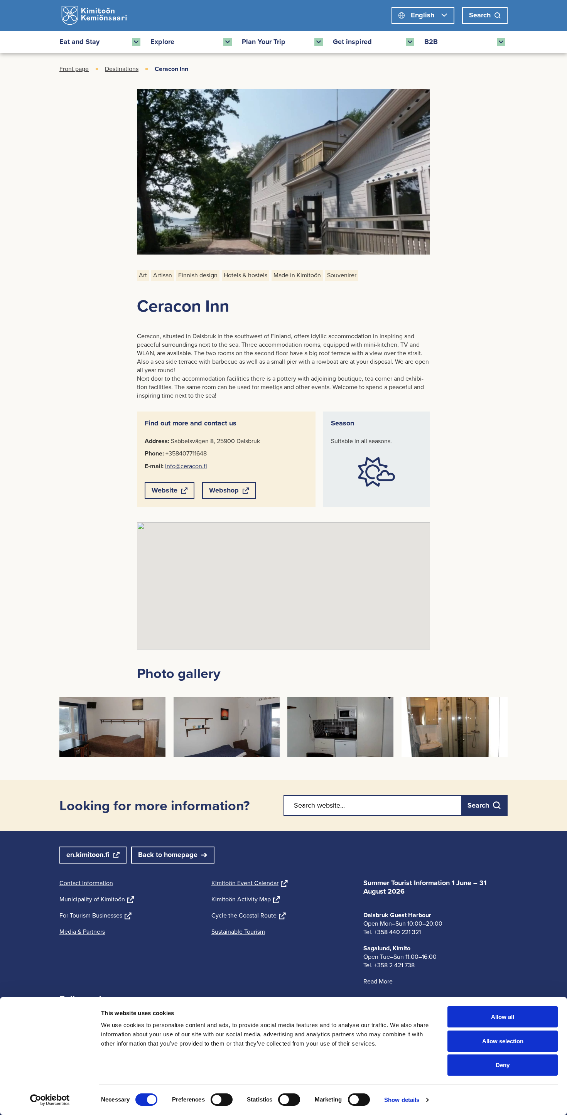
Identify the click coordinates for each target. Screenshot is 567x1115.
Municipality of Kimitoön (96, 899)
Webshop (224, 492)
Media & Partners (82, 931)
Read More (378, 981)
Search (480, 15)
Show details (401, 1099)
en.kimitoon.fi (88, 855)
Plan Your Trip (263, 42)
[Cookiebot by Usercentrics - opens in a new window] (50, 1100)
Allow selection (502, 1041)
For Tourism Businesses (95, 915)
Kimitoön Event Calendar (249, 883)
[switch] (222, 1099)
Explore (162, 42)
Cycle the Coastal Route (248, 915)
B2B (431, 42)
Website (164, 492)
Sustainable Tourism (238, 931)
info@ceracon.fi (186, 466)
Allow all (502, 1017)
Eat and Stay (79, 42)
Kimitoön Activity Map (245, 899)
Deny (503, 1065)
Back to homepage (167, 855)
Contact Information (86, 883)
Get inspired (352, 42)
